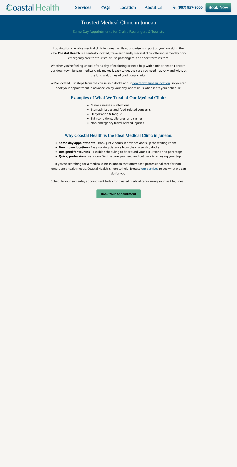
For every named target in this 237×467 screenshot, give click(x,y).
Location (127, 7)
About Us (153, 7)
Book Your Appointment (118, 194)
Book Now (218, 7)
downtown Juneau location (151, 83)
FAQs (105, 7)
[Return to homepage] (35, 7)
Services (83, 7)
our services (149, 169)
